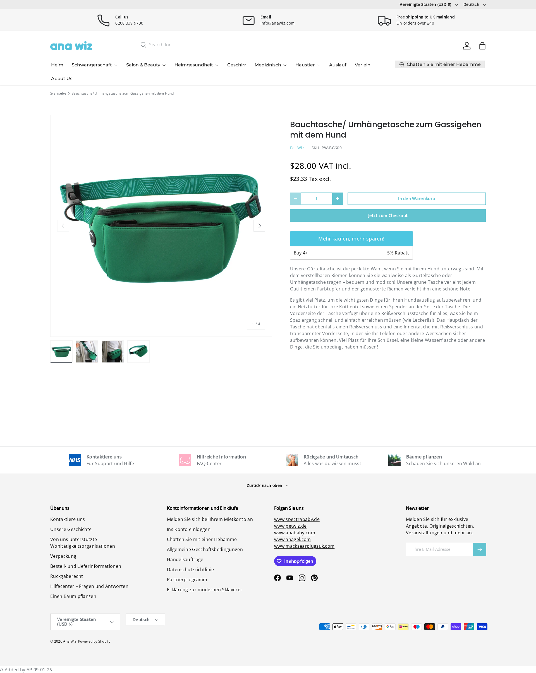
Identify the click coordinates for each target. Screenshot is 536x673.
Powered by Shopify (94, 641)
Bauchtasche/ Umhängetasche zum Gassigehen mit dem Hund (122, 93)
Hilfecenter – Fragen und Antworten (89, 586)
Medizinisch (268, 65)
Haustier (305, 65)
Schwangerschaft (92, 65)
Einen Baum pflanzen (73, 596)
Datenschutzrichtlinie (190, 569)
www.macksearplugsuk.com (304, 546)
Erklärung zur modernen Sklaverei (204, 590)
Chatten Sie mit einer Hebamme (202, 539)
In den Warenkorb (416, 198)
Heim (57, 65)
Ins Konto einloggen (188, 529)
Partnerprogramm (187, 579)
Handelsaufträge (185, 559)
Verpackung (63, 556)
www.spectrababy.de (297, 519)
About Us (61, 78)
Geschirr (236, 65)
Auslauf (337, 65)
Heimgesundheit (193, 65)
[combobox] (276, 44)
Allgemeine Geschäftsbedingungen (205, 549)
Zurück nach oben (265, 485)
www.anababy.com (294, 533)
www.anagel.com (292, 539)
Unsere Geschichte (71, 529)
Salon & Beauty (143, 65)
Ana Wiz (69, 641)
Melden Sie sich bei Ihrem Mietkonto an (210, 519)
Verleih (362, 65)
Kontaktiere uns (67, 519)
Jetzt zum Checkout (388, 215)
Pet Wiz (297, 147)
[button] (482, 46)
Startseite (58, 93)
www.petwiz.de (290, 526)
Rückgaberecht (66, 576)
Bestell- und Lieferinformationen (85, 566)
